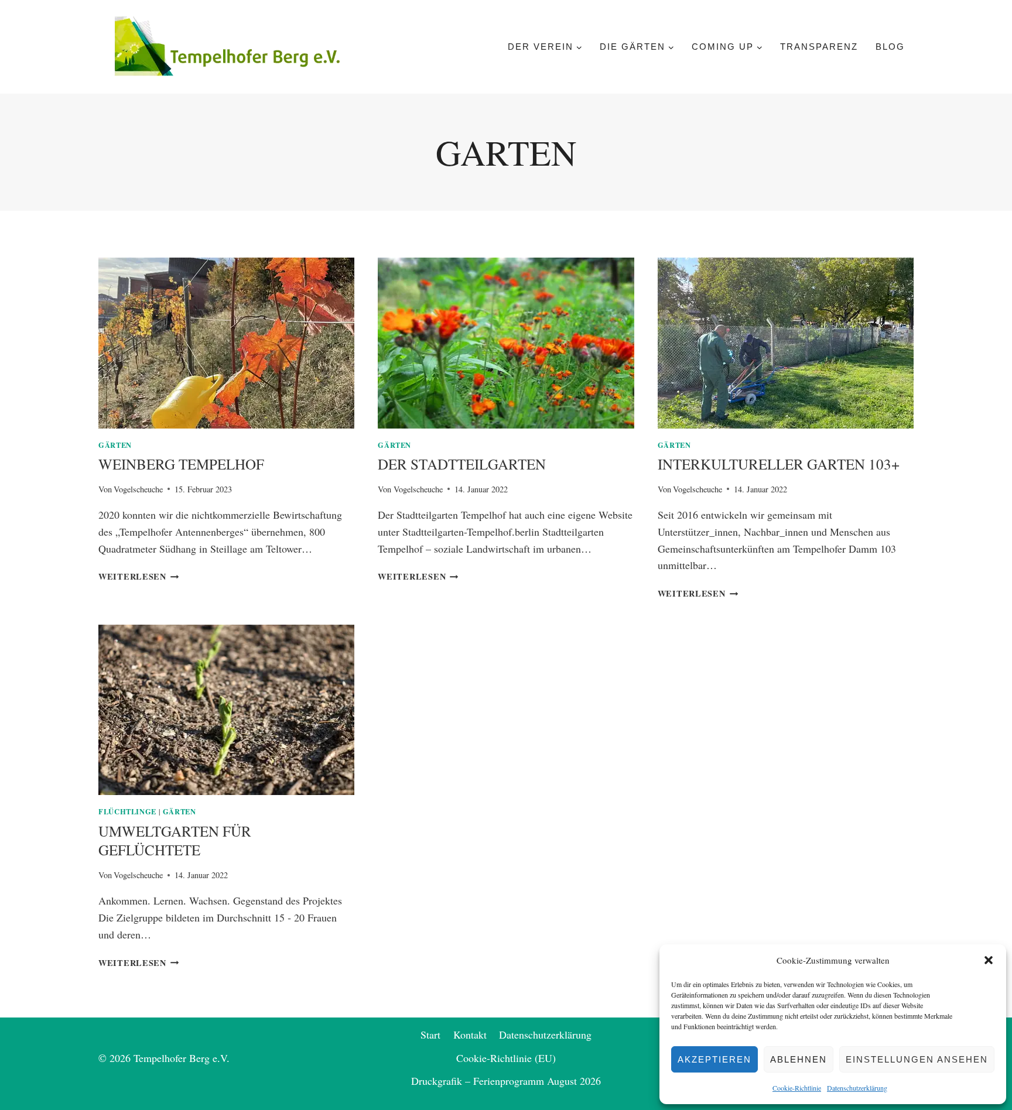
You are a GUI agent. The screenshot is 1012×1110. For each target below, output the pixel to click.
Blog (890, 47)
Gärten (115, 445)
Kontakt (470, 1034)
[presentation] (226, 343)
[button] (988, 960)
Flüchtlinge (127, 811)
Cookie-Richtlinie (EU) (506, 1058)
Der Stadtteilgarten (462, 464)
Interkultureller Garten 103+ (779, 464)
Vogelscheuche (138, 489)
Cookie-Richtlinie (796, 1087)
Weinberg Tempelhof (181, 464)
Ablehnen (798, 1059)
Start (430, 1034)
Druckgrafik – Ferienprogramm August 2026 (506, 1081)
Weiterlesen (138, 576)
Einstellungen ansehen (917, 1059)
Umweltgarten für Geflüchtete (174, 840)
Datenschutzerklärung (857, 1087)
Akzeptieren (714, 1059)
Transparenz (819, 47)
